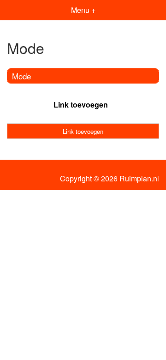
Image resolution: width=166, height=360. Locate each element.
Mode (21, 76)
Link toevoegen (80, 104)
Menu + (83, 10)
